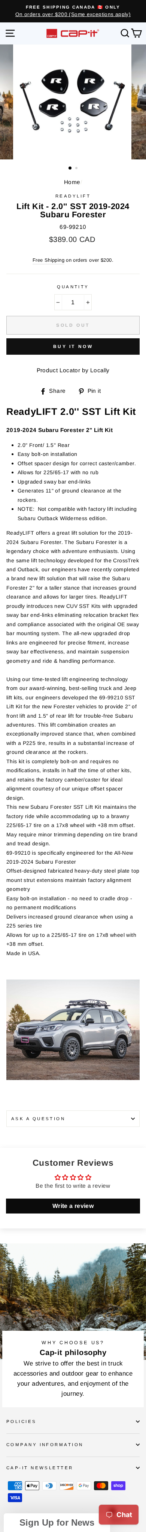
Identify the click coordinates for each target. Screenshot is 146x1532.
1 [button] (70, 168)
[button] (57, 1522)
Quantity (73, 287)
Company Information (44, 1444)
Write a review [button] (73, 1206)
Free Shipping (48, 260)
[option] (73, 11)
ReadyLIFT (73, 196)
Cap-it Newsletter (39, 1468)
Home (72, 182)
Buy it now (73, 346)
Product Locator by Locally (73, 370)
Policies (21, 1421)
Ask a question (38, 1118)
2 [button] (77, 169)
